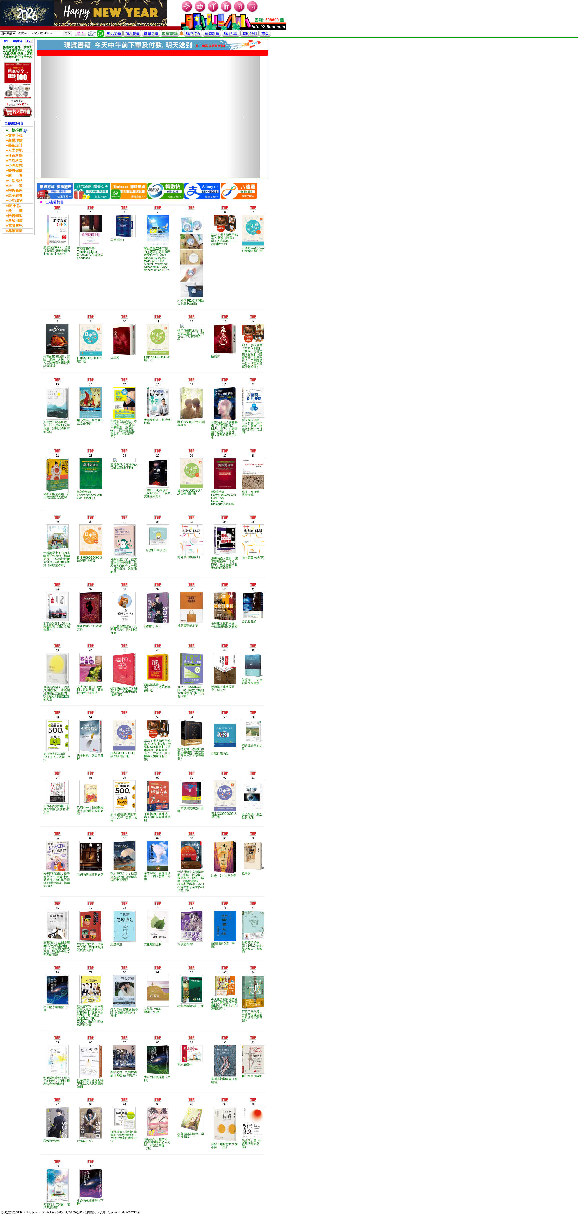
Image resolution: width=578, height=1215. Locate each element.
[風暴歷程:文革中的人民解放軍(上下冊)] (124, 451)
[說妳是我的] (253, 596)
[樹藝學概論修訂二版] (191, 980)
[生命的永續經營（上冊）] (57, 980)
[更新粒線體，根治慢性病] (158, 393)
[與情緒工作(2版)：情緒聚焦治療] (57, 1176)
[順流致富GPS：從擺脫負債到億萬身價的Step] (57, 221)
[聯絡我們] (249, 33)
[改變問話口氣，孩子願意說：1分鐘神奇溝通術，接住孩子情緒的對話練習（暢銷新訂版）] (57, 846)
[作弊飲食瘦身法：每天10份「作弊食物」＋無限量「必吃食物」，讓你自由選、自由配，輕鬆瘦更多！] (124, 394)
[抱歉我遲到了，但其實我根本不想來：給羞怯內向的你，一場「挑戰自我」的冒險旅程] (124, 531)
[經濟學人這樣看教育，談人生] (225, 659)
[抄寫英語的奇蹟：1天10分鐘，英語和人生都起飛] (253, 916)
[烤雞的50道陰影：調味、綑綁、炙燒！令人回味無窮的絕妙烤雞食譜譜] (57, 330)
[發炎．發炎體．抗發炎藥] (253, 464)
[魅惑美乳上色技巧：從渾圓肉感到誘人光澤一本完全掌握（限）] (158, 1112)
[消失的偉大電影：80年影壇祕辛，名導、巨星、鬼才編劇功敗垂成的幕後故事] (225, 531)
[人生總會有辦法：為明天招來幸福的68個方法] (124, 599)
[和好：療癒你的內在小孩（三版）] (225, 1115)
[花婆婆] (158, 981)
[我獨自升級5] (158, 598)
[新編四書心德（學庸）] (225, 916)
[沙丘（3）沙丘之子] (225, 847)
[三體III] (158, 463)
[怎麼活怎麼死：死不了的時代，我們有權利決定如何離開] (57, 1051)
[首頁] (252, 6)
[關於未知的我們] (191, 394)
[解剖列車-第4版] (253, 1050)
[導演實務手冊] (91, 221)
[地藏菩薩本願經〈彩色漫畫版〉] (191, 1110)
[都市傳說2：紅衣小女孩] (91, 598)
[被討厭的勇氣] (124, 660)
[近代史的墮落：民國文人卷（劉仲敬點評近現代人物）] (91, 916)
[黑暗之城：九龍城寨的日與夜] (124, 1048)
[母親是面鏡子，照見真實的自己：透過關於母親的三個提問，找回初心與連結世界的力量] (57, 660)
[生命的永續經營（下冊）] (91, 1174)
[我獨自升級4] (57, 1113)
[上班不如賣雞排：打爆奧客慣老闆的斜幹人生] (57, 782)
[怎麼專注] (124, 917)
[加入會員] (213, 6)
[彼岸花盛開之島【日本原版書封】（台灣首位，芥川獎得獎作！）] (191, 317)
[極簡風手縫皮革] (191, 598)
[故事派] (253, 846)
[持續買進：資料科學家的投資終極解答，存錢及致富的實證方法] (124, 1109)
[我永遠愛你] (191, 1044)
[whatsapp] (100, 33)
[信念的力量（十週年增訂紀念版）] (253, 1113)
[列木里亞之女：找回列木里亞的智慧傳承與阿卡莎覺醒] (124, 846)
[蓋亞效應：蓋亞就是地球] (253, 787)
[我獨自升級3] (91, 1113)
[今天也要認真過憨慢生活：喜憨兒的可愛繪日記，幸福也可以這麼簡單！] (225, 977)
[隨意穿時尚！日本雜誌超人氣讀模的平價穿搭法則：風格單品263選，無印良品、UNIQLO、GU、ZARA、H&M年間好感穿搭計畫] (91, 980)
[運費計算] (212, 33)
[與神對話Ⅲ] (91, 464)
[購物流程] (193, 33)
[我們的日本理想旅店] (91, 847)
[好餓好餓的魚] (225, 726)
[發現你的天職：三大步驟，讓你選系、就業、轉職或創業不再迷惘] (253, 393)
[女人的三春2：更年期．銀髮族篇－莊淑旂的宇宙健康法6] (91, 659)
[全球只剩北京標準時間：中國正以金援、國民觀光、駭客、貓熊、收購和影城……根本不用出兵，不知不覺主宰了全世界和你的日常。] (191, 845)
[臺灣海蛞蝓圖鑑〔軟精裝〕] (225, 1051)
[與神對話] (124, 217)
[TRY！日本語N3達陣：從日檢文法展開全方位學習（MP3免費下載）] (191, 660)
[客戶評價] (91, 33)
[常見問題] (239, 6)
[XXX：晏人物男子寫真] (225, 214)
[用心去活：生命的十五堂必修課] (91, 393)
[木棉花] (191, 247)
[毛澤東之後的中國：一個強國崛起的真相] (225, 597)
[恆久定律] (124, 982)
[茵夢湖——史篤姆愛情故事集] (253, 656)
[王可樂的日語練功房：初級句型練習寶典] (158, 786)
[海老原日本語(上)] (191, 530)
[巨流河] (124, 330)
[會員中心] (226, 6)
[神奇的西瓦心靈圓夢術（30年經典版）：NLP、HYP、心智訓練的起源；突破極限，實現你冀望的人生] (225, 394)
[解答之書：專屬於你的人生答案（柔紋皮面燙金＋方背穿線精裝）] (191, 723)
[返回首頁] (265, 33)
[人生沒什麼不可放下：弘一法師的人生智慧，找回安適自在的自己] (57, 394)
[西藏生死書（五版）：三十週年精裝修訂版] (158, 658)
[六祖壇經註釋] (158, 917)
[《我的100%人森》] (158, 526)
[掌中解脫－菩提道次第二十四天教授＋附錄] (158, 846)
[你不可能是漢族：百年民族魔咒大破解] (57, 465)
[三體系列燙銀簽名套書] (191, 783)
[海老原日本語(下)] (253, 530)
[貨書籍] (170, 33)
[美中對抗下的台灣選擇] (91, 727)
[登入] (80, 33)
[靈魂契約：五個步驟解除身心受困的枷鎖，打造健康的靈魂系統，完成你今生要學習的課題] (57, 916)
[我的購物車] (200, 6)
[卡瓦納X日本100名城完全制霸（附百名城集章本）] (57, 597)
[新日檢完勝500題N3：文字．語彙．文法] (57, 726)
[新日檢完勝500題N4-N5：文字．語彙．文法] (124, 787)
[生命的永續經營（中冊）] (158, 1050)
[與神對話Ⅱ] (225, 464)
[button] (57, 112)
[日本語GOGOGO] (253, 221)
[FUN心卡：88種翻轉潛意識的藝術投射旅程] (91, 783)
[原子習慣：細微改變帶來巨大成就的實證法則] (91, 1052)
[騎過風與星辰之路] (253, 722)
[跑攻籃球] (191, 916)
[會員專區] (151, 33)
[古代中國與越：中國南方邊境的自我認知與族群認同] (253, 983)
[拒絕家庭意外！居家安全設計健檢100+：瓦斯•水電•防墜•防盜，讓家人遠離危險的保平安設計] (17, 80)
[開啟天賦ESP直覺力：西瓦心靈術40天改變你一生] (158, 221)
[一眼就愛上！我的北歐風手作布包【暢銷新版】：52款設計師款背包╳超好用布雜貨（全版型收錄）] (57, 528)
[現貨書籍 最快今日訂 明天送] (149, 44)
